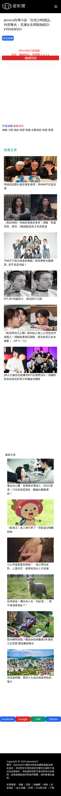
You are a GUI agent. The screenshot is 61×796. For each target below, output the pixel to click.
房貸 (50, 130)
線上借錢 (20, 787)
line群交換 (41, 787)
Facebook (8, 719)
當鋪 (28, 130)
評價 (30, 787)
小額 (10, 130)
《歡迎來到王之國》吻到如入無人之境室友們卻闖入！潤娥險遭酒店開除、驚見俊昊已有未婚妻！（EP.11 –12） (30, 337)
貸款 (28, 784)
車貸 (44, 130)
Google (22, 719)
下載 (52, 787)
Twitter (53, 719)
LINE (38, 719)
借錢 (4, 130)
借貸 (22, 130)
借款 (16, 130)
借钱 (45, 784)
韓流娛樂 (8, 38)
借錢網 (37, 784)
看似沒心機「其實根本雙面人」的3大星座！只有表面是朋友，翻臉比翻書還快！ (30, 489)
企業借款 (36, 130)
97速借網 (7, 126)
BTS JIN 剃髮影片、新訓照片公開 (23, 299)
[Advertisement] (30, 92)
